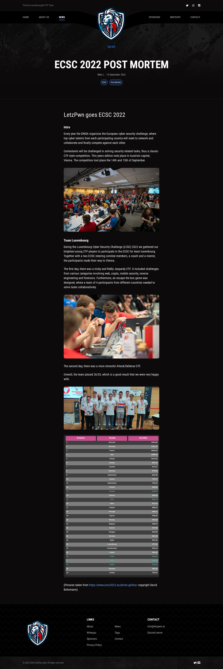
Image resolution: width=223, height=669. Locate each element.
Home (26, 17)
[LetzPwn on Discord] (199, 5)
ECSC (104, 82)
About (90, 626)
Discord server (154, 632)
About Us (44, 17)
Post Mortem (116, 82)
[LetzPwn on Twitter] (187, 5)
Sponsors (154, 17)
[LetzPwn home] (111, 23)
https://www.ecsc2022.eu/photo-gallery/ (113, 585)
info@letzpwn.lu (156, 626)
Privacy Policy (94, 645)
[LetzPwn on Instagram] (193, 5)
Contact (195, 17)
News (62, 17)
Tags (117, 632)
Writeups (175, 17)
